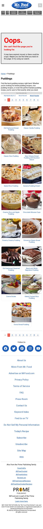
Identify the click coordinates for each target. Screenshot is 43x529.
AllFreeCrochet (21, 471)
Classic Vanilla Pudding (32, 128)
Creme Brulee (11, 296)
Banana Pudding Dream (31, 186)
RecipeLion (21, 478)
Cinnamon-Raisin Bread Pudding (31, 241)
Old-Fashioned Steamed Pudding (11, 269)
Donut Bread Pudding (21, 325)
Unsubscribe (21, 444)
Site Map (21, 450)
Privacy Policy (21, 379)
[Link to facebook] (5, 348)
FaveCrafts (21, 468)
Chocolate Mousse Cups (31, 212)
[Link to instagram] (30, 348)
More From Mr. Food (21, 367)
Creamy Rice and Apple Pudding (11, 213)
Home (3, 74)
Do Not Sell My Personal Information (21, 425)
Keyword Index (21, 412)
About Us (21, 360)
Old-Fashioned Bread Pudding (11, 129)
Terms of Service (21, 386)
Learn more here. (21, 501)
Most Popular (34, 95)
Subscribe (21, 437)
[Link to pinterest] (22, 348)
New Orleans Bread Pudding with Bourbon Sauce (32, 158)
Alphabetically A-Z (10, 95)
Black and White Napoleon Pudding (31, 269)
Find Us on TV (21, 418)
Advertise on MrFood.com (21, 373)
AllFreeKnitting (21, 475)
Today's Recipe (21, 431)
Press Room (21, 399)
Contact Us (21, 405)
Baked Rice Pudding (11, 186)
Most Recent (23, 95)
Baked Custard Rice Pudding (32, 297)
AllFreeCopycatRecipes (21, 481)
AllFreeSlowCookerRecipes (21, 484)
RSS (22, 457)
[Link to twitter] (13, 348)
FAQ (21, 392)
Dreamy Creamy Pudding (11, 240)
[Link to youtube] (38, 348)
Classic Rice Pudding (11, 156)
